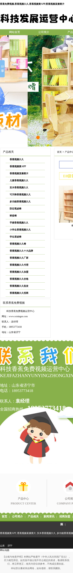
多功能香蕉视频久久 (20, 201)
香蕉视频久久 (17, 159)
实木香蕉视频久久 (19, 187)
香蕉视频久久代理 (19, 264)
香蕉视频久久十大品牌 (21, 250)
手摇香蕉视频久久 (19, 222)
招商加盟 (64, 516)
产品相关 (33, 516)
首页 (59, 152)
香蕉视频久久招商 (19, 293)
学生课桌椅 (15, 236)
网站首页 (14, 32)
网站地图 (4, 550)
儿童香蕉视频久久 (19, 180)
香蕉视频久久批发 (19, 286)
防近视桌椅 (15, 208)
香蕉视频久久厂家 (19, 257)
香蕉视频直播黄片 (19, 173)
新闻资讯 (49, 516)
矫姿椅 (13, 215)
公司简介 (43, 32)
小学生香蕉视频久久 (20, 229)
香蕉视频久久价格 (19, 279)
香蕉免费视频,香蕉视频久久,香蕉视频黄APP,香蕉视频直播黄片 (32, 4)
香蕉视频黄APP (18, 166)
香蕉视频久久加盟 (19, 271)
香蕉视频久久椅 (18, 243)
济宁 (10, 545)
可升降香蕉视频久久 (20, 194)
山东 (2, 545)
